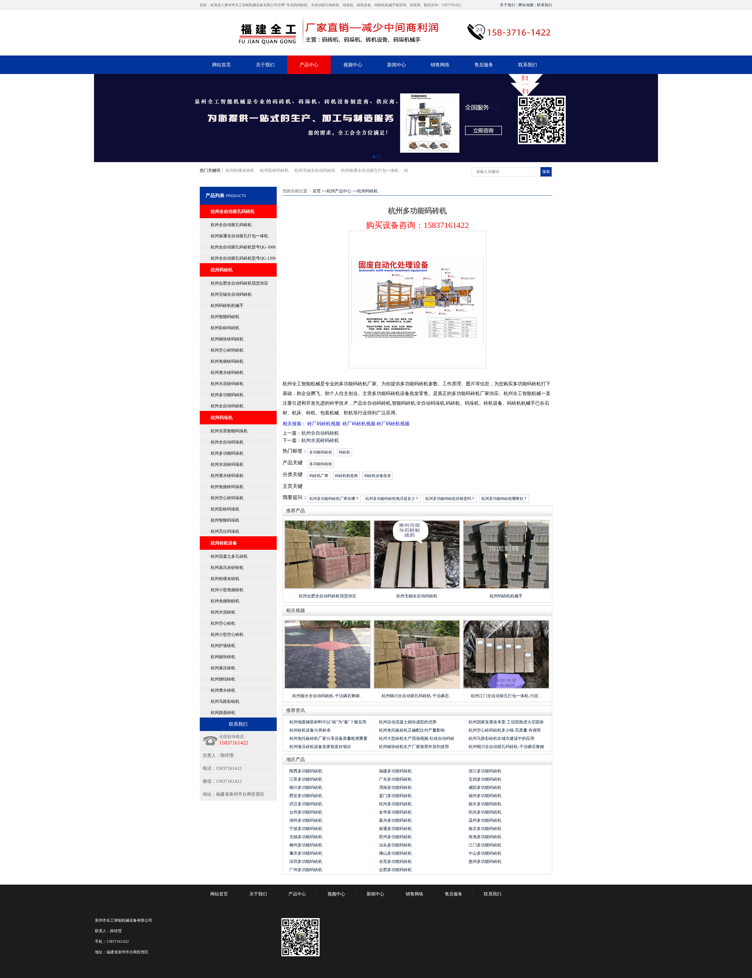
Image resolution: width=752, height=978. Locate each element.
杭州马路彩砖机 (225, 701)
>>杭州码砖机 (365, 191)
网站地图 (526, 5)
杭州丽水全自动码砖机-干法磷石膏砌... (327, 696)
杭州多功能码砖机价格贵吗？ (450, 498)
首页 (317, 191)
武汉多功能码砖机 (305, 804)
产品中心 (309, 64)
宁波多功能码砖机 (305, 828)
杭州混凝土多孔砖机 (229, 556)
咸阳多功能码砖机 (485, 787)
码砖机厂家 (318, 475)
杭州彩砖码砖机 (274, 170)
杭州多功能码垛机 (227, 453)
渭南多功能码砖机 (395, 787)
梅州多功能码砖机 (305, 845)
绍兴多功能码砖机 (485, 812)
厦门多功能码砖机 (395, 796)
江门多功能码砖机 (485, 845)
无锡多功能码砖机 (305, 837)
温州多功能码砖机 (485, 820)
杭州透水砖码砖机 (227, 372)
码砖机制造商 (346, 475)
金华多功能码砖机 (395, 812)
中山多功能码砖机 (485, 853)
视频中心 (352, 64)
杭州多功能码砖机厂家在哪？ (334, 498)
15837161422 (446, 225)
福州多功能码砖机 (485, 796)
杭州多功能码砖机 (227, 395)
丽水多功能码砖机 (485, 804)
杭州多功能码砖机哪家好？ (504, 498)
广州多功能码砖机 (305, 870)
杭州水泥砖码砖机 (227, 384)
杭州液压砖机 (223, 668)
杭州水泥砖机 (223, 612)
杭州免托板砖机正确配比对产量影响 (412, 730)
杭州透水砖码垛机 (227, 475)
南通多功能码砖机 (395, 828)
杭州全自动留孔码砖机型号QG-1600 (243, 247)
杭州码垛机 (222, 417)
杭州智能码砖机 (225, 317)
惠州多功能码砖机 (485, 861)
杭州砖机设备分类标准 (309, 730)
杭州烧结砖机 (223, 679)
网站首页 (221, 64)
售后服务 (483, 64)
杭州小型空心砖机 (227, 634)
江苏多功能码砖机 (305, 779)
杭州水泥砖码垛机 (227, 464)
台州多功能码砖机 (305, 812)
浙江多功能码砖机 (485, 771)
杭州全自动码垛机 (227, 442)
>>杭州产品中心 (336, 191)
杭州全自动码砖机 (227, 406)
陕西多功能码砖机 (305, 771)
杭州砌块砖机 (223, 657)
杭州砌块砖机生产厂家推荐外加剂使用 (414, 747)
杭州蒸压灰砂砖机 (227, 567)
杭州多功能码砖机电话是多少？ (392, 498)
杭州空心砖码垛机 (227, 498)
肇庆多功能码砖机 (305, 853)
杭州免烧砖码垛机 (227, 487)
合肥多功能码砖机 (395, 870)
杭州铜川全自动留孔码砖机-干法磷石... (417, 696)
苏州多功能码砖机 (395, 837)
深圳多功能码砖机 (305, 861)
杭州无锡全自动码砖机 (314, 170)
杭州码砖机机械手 (227, 305)
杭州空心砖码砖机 (227, 350)
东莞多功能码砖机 (395, 861)
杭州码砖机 (222, 270)
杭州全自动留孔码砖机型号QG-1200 (243, 258)
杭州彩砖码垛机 (225, 509)
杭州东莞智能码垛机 (229, 431)
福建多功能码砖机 (395, 771)
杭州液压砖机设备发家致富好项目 (320, 747)
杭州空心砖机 (223, 623)
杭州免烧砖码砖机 (227, 361)
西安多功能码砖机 (305, 796)
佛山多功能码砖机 (395, 853)
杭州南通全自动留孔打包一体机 (370, 170)
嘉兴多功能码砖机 (395, 820)
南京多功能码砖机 (485, 828)
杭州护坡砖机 (223, 645)
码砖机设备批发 (377, 475)
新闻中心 (396, 64)
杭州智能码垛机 (225, 520)
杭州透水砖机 (223, 690)
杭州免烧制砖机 (225, 601)
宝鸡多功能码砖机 (485, 779)
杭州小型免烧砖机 (227, 590)
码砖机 (344, 452)
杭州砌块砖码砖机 (227, 339)
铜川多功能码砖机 (305, 787)
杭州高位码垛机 (225, 531)
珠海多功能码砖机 (485, 837)
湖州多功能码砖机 (305, 820)
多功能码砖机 (320, 452)
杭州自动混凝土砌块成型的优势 (408, 722)
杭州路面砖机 (223, 712)
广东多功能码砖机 (395, 779)
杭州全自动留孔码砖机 (233, 211)
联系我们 (544, 5)
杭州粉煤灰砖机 (240, 170)
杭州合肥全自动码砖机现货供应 (239, 283)
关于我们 (507, 5)
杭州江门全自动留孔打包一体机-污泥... (506, 696)
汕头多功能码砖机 (395, 845)
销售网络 (440, 64)
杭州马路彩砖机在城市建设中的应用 (501, 738)
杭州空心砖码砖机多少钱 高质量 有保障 (505, 730)
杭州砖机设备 (224, 543)
